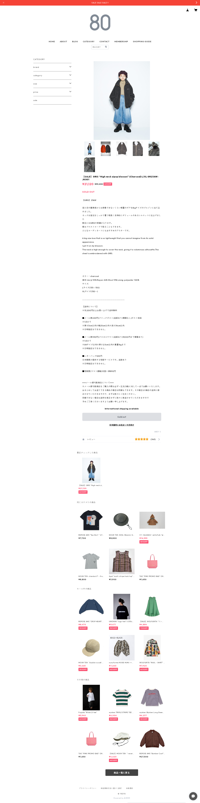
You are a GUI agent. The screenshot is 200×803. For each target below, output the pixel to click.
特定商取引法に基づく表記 (111, 788)
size (35, 84)
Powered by (119, 798)
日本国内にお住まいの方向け (121, 425)
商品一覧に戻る (122, 772)
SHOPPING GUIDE (142, 41)
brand (36, 67)
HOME (52, 41)
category (37, 75)
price (35, 92)
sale (35, 100)
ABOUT (63, 41)
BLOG (75, 41)
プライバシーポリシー (87, 788)
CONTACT (104, 41)
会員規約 (129, 788)
